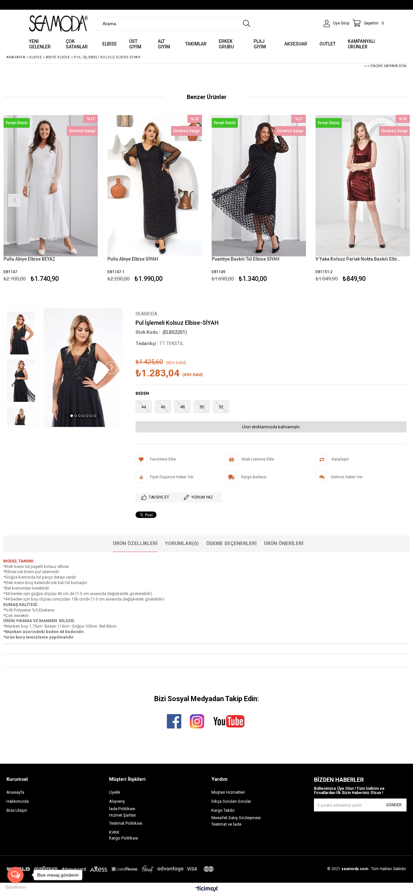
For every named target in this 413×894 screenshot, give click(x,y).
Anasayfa (15, 792)
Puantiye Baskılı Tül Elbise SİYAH (245, 259)
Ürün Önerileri (283, 543)
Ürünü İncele (73, 199)
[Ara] (246, 23)
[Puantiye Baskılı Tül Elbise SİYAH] (259, 185)
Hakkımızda (17, 801)
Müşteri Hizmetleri (228, 792)
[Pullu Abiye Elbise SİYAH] (154, 185)
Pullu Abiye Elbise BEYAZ (29, 259)
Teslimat (117, 823)
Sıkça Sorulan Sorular (231, 801)
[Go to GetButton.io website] (15, 887)
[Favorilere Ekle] (50, 199)
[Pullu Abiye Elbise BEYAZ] (51, 185)
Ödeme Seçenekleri (231, 543)
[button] (71, 416)
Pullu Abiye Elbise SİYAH (132, 259)
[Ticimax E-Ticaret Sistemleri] (206, 889)
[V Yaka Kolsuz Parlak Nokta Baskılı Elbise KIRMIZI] (363, 185)
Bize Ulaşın (16, 810)
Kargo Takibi (223, 810)
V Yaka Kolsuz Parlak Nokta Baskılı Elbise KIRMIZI (359, 259)
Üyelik (114, 792)
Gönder (394, 805)
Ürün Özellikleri (135, 543)
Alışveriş (117, 801)
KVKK (114, 832)
